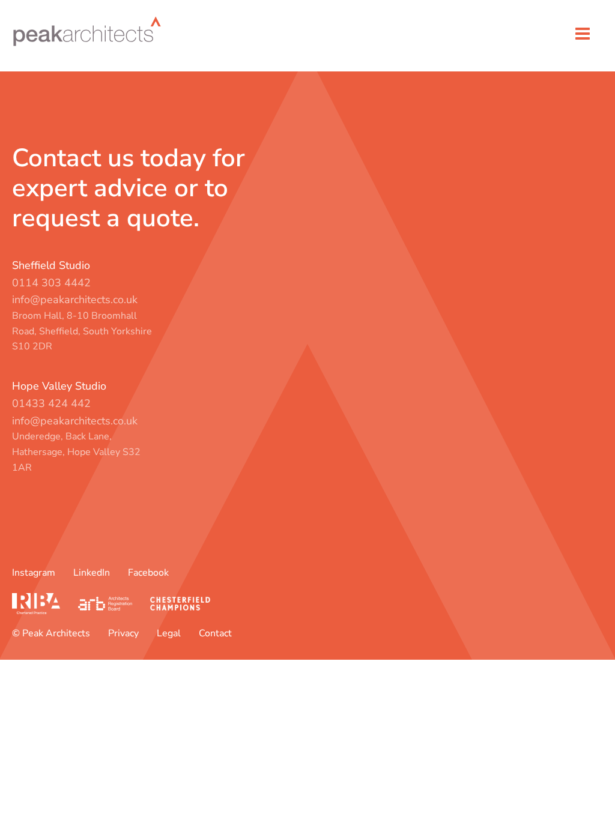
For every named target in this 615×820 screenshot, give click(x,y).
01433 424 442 (51, 403)
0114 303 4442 (51, 283)
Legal (169, 633)
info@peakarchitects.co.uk (75, 299)
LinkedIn (91, 572)
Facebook (148, 572)
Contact (215, 633)
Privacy (123, 633)
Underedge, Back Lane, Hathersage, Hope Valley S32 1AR (76, 452)
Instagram (33, 572)
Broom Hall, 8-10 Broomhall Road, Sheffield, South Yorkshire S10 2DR (82, 331)
